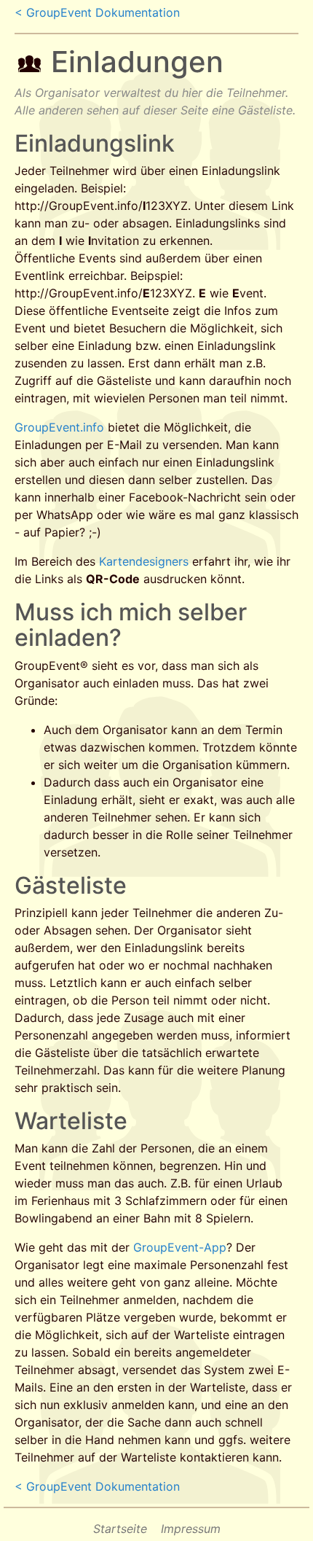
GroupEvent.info (59, 427)
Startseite (120, 1528)
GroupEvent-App (179, 1247)
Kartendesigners (144, 561)
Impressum (191, 1528)
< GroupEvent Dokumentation (97, 12)
